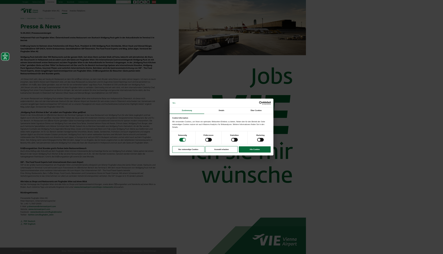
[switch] (208, 140)
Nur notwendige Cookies (188, 149)
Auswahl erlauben (221, 149)
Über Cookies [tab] (256, 110)
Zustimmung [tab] (187, 110)
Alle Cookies (255, 149)
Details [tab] (221, 110)
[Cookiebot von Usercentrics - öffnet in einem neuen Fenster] (261, 103)
